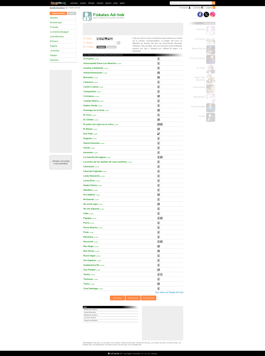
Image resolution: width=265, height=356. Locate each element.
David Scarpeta (198, 106)
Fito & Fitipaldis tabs (134, 345)
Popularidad (112, 47)
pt (148, 353)
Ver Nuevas (117, 298)
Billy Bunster (199, 97)
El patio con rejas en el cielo (100, 124)
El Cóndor (54, 27)
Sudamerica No (93, 265)
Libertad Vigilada (95, 171)
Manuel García (198, 48)
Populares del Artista (58, 13)
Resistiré (54, 18)
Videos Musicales (90, 312)
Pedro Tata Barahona (200, 78)
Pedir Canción (133, 298)
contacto (154, 353)
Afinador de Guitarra (91, 315)
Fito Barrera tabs (172, 343)
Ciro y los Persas (197, 58)
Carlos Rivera (199, 87)
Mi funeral (91, 199)
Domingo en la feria (96, 110)
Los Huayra (200, 39)
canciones (74, 3)
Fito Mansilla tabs (98, 345)
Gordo (89, 147)
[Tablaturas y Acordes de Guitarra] (58, 4)
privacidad (136, 353)
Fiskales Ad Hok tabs (143, 343)
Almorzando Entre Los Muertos (102, 63)
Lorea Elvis (54, 51)
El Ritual (90, 129)
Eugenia (53, 46)
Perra (88, 222)
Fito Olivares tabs (111, 345)
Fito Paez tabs (122, 345)
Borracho (90, 77)
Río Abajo (91, 246)
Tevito (89, 274)
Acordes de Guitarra (57, 8)
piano (115, 3)
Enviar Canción (148, 298)
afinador (91, 3)
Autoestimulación (95, 72)
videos (122, 3)
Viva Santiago (93, 288)
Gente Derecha (93, 143)
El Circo (89, 114)
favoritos (100, 3)
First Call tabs (115, 343)
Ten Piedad (91, 269)
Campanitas (92, 91)
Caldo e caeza (93, 86)
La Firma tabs (105, 343)
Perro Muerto (93, 227)
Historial (72, 13)
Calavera (90, 82)
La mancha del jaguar (59, 32)
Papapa (53, 55)
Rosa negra (91, 255)
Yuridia (202, 116)
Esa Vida (90, 133)
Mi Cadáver (91, 194)
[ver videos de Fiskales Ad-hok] (169, 292)
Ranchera (54, 60)
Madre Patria (92, 185)
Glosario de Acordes (90, 320)
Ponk (88, 232)
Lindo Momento (57, 36)
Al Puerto (54, 41)
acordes (83, 3)
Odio (88, 213)
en (146, 353)
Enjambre (200, 29)
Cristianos (91, 96)
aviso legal (127, 353)
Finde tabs (96, 343)
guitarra (108, 3)
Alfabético (101, 47)
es (142, 353)
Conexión (197, 8)
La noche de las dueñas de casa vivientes (107, 161)
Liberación (91, 166)
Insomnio (90, 152)
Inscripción (184, 8)
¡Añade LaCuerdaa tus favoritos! (61, 162)
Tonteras (90, 279)
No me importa (93, 208)
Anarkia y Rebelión (95, 68)
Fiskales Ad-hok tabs (128, 343)
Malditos (90, 190)
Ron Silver (91, 251)
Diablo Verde (92, 105)
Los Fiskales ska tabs (158, 343)
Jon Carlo (200, 68)
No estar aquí (56, 22)
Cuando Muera (93, 100)
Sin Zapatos (92, 260)
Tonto (89, 283)
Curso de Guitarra (90, 318)
